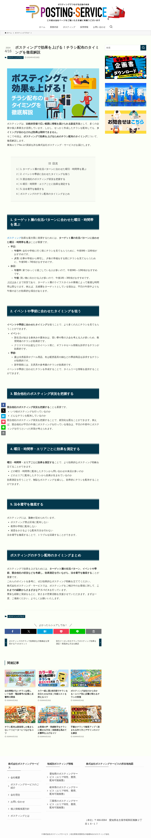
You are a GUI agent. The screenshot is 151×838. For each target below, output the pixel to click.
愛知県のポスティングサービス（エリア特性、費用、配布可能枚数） (64, 777)
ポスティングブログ (15, 57)
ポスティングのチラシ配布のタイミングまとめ (45, 194)
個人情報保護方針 (20, 809)
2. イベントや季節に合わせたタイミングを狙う (45, 174)
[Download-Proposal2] (125, 67)
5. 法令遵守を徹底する (32, 189)
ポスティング (14, 238)
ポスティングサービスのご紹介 (25, 786)
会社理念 (15, 795)
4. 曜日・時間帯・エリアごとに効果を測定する (45, 184)
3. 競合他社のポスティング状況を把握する (42, 179)
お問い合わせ (18, 801)
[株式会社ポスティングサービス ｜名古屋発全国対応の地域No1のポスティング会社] (75, 12)
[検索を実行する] (143, 48)
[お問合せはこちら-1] (125, 122)
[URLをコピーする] (93, 631)
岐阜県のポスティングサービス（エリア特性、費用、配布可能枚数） (64, 790)
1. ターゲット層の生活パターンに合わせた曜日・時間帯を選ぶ (53, 169)
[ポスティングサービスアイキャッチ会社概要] (125, 94)
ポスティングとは (20, 816)
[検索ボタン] (111, 27)
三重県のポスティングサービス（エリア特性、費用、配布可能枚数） (64, 804)
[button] (12, 631)
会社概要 (15, 777)
